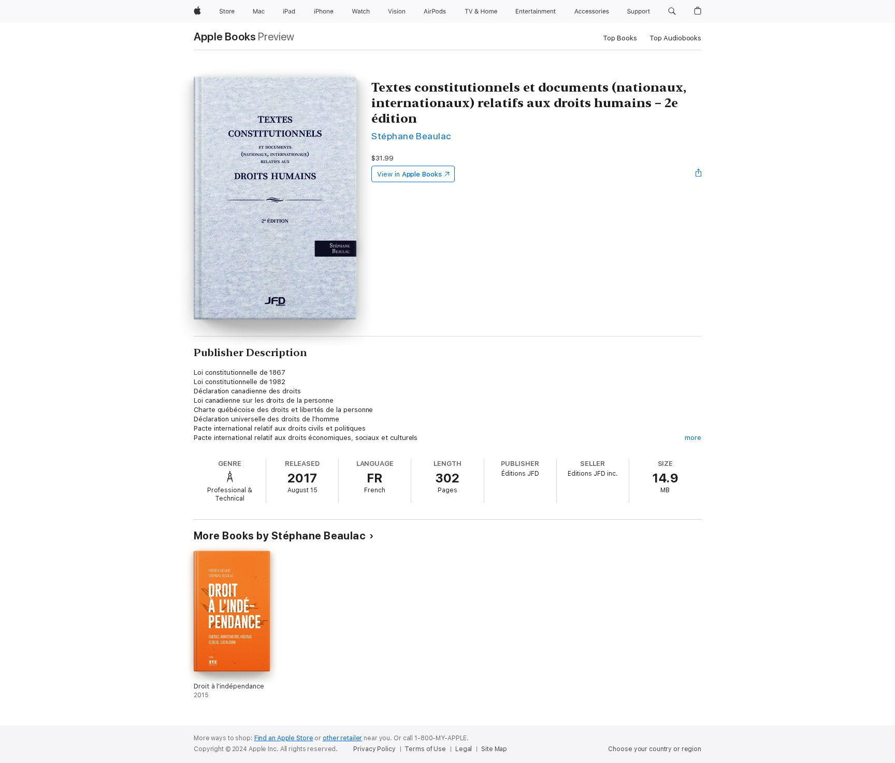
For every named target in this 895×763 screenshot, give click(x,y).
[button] (672, 11)
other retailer (342, 738)
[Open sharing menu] (699, 174)
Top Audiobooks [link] (675, 38)
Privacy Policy (374, 749)
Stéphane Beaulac (411, 135)
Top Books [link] (620, 38)
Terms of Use (425, 749)
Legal (463, 749)
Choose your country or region (654, 749)
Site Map (494, 749)
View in (409, 174)
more (693, 438)
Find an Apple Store (283, 738)
